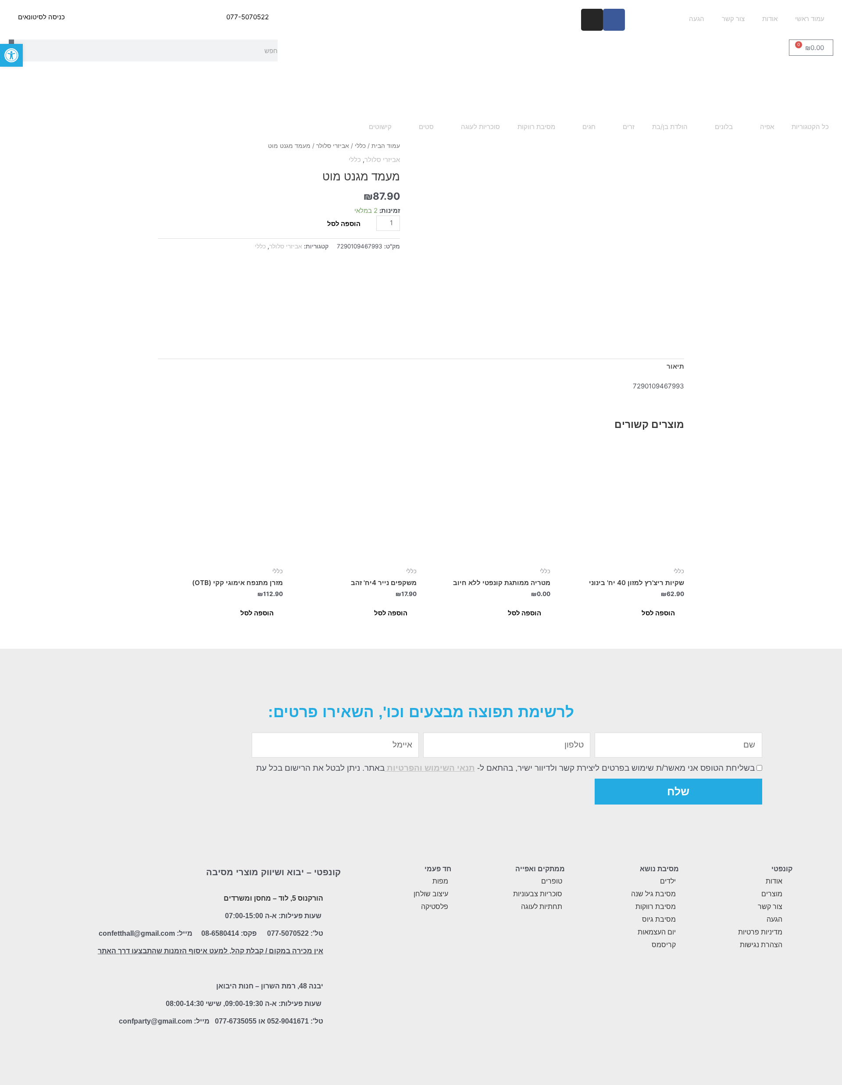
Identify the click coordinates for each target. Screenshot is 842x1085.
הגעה (696, 18)
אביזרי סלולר (332, 145)
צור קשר (733, 18)
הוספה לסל (343, 223)
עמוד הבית (385, 145)
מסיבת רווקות (536, 126)
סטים (426, 126)
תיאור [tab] (675, 366)
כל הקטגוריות (810, 126)
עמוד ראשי (809, 18)
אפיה (767, 126)
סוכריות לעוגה (480, 126)
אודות (770, 18)
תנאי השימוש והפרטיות (430, 767)
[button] (11, 55)
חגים (589, 126)
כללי (360, 145)
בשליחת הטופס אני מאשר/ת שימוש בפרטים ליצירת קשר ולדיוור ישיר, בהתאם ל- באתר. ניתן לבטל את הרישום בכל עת (505, 767)
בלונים (724, 126)
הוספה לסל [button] (658, 613)
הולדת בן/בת (670, 126)
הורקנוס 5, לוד (300, 898)
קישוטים (380, 126)
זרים (629, 126)
